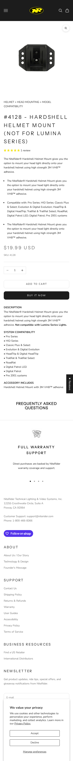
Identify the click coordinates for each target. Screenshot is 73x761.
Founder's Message (15, 568)
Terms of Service (13, 632)
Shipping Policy (13, 594)
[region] (36, 451)
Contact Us (10, 588)
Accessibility (11, 619)
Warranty (9, 607)
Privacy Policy (12, 625)
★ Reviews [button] (70, 383)
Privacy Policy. (22, 723)
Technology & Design (16, 561)
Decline (35, 742)
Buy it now (36, 295)
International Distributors (18, 658)
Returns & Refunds (15, 601)
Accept (35, 733)
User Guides (11, 613)
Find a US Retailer (14, 652)
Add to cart (36, 284)
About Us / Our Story (16, 555)
